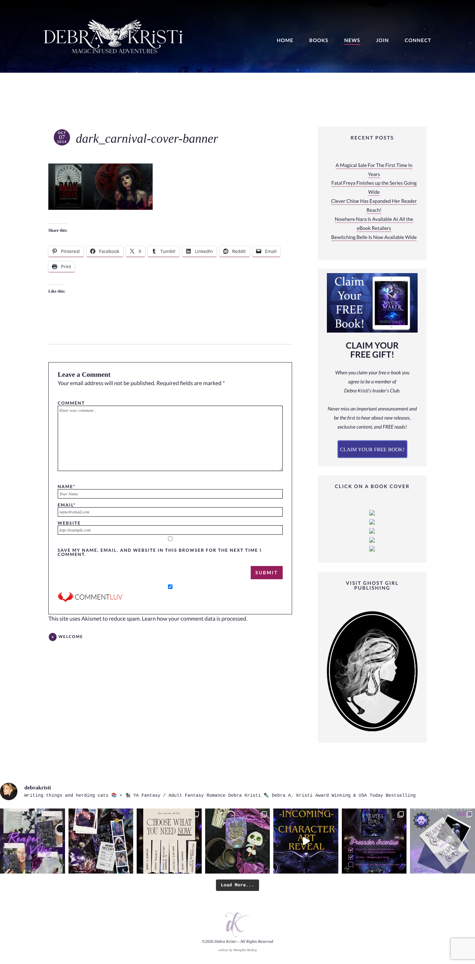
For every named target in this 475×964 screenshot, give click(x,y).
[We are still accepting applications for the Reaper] (442, 841)
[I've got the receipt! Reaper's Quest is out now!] (101, 841)
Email (67, 504)
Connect (418, 40)
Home (285, 40)
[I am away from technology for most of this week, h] (169, 841)
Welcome (70, 637)
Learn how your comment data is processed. (194, 618)
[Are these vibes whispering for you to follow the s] (32, 841)
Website (69, 522)
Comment (71, 402)
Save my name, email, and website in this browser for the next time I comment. (160, 552)
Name (66, 486)
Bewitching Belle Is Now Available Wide (374, 237)
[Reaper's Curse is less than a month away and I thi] (374, 841)
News (352, 40)
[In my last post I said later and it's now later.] (305, 841)
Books (318, 40)
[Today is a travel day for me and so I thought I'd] (237, 841)
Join (382, 40)
